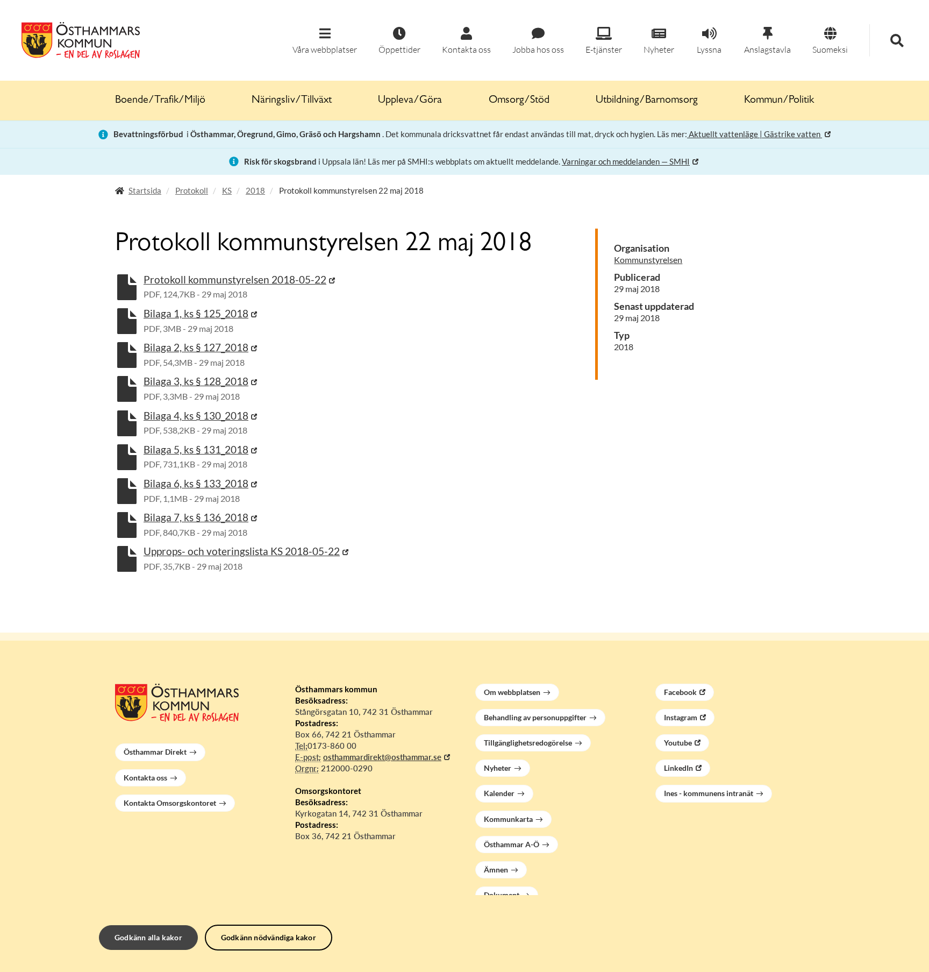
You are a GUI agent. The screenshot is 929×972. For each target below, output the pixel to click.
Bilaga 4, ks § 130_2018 (196, 415)
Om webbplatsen (512, 692)
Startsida (144, 190)
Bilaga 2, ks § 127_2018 (196, 347)
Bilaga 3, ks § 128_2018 (196, 381)
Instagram (680, 717)
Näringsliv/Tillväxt (292, 100)
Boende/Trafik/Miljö (160, 100)
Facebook (680, 692)
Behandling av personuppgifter (535, 717)
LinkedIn (678, 767)
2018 (255, 190)
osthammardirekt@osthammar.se (382, 757)
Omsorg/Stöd (519, 100)
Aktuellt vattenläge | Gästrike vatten (754, 134)
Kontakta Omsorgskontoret (170, 802)
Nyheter (497, 767)
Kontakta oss (145, 777)
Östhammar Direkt (155, 751)
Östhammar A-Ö (511, 844)
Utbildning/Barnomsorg (647, 100)
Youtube (678, 742)
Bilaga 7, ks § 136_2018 (196, 517)
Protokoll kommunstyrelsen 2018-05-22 (235, 279)
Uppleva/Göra (410, 100)
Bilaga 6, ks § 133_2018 (196, 483)
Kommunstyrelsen (648, 259)
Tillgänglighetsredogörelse (528, 742)
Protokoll (191, 190)
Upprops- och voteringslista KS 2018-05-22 (242, 551)
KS (227, 190)
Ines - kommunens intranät (708, 793)
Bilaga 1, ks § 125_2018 (196, 313)
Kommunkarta (508, 819)
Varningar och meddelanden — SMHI (626, 161)
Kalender (499, 793)
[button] (324, 41)
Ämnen (496, 869)
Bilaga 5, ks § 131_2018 (196, 449)
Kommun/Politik (779, 100)
